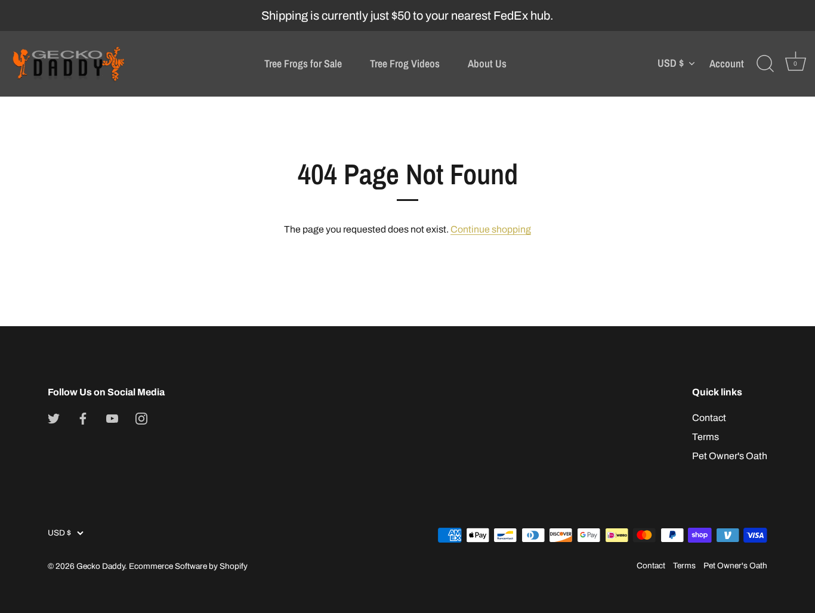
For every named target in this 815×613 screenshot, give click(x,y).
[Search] (765, 64)
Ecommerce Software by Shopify (188, 566)
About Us (487, 63)
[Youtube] (112, 418)
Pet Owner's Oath (729, 456)
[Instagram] (141, 418)
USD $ (670, 63)
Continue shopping (490, 229)
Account (726, 64)
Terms (705, 437)
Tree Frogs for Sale (303, 63)
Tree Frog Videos (405, 63)
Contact (709, 418)
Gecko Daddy (100, 566)
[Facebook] (83, 418)
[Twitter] (54, 418)
